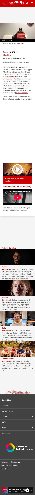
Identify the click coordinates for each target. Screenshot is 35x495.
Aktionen (5, 406)
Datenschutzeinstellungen (10, 465)
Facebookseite (11, 77)
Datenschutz (15, 462)
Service (4, 417)
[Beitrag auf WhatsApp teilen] (10, 52)
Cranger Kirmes (7, 411)
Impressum (5, 462)
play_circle (27, 490)
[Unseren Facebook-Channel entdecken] (5, 469)
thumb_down (24, 490)
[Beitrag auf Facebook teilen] (13, 52)
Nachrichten (6, 400)
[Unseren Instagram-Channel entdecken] (8, 469)
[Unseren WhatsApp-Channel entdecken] (2, 469)
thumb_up (31, 490)
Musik (4, 428)
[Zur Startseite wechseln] (4, 3)
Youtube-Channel (21, 93)
